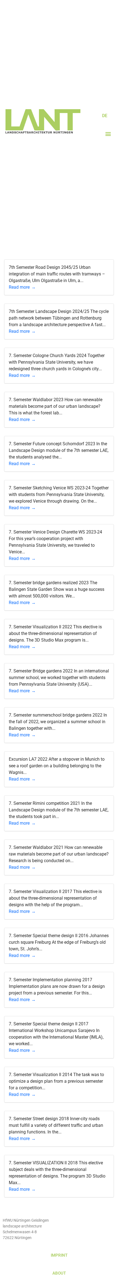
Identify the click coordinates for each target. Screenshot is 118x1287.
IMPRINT (59, 1255)
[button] (108, 133)
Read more (19, 287)
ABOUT (59, 1273)
